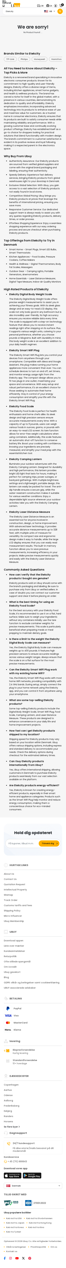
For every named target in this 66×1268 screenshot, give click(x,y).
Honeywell (32, 59)
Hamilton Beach (52, 59)
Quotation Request (14, 884)
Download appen (13, 940)
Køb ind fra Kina (36, 1227)
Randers (8, 1116)
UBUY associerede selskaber (20, 987)
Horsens (8, 1121)
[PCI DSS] (11, 1203)
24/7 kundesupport (24, 1143)
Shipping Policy (12, 910)
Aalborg (8, 1100)
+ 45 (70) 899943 (17, 1161)
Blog (6, 977)
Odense (8, 1095)
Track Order (10, 900)
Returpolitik (10, 956)
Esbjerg (8, 1111)
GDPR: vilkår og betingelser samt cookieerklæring (31, 982)
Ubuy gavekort (12, 972)
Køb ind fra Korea (15, 1227)
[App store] (13, 1176)
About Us (9, 873)
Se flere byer (11, 1126)
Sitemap (8, 894)
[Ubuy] (15, 5)
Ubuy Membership (14, 921)
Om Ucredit (10, 966)
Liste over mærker (14, 945)
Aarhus (8, 1090)
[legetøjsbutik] (32, 1176)
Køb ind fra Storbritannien (39, 1218)
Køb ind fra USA (14, 1218)
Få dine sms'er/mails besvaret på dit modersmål (33, 1149)
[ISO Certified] (34, 1202)
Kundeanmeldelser (14, 951)
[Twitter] (25, 1258)
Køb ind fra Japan (15, 1222)
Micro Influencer (13, 915)
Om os (53, 1246)
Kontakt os (11, 1251)
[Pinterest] (31, 1258)
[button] (41, 6)
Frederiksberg (11, 1105)
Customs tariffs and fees (18, 905)
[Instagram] (12, 1258)
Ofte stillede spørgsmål (17, 961)
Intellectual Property (15, 889)
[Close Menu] (3, 6)
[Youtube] (18, 1258)
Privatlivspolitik (38, 1246)
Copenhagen (11, 1084)
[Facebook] (6, 1258)
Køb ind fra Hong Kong (40, 1222)
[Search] (60, 11)
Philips (16, 59)
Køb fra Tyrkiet (13, 1231)
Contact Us (10, 879)
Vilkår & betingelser (16, 1246)
